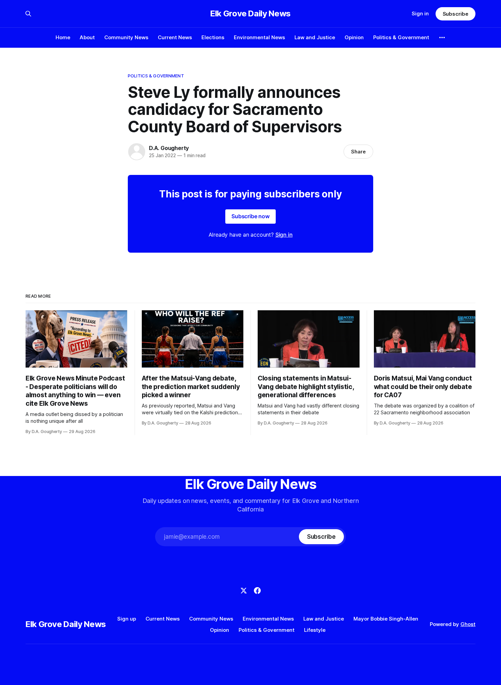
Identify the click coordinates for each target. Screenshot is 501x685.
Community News (126, 37)
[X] (243, 590)
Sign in (420, 13)
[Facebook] (257, 590)
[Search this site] (28, 13)
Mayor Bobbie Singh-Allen (385, 618)
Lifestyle (314, 630)
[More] (442, 37)
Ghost (467, 624)
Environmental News (259, 37)
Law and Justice (314, 37)
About (87, 37)
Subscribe (455, 14)
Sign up (126, 618)
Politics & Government (401, 37)
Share (358, 151)
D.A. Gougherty (169, 148)
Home (63, 37)
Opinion (354, 37)
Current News (175, 37)
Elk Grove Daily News (250, 14)
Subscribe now (250, 216)
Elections (212, 37)
